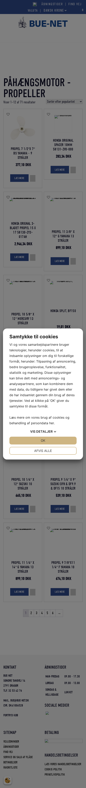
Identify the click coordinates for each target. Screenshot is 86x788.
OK (43, 440)
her (51, 423)
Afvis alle (43, 451)
